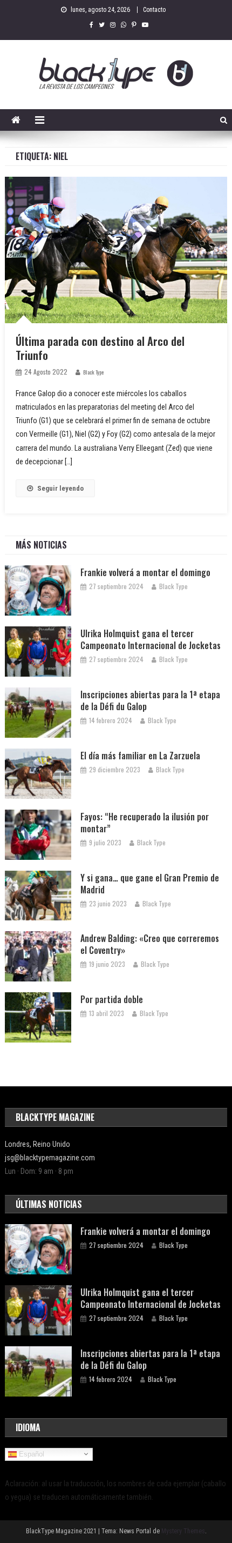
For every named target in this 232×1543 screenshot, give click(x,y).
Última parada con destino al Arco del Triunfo (100, 348)
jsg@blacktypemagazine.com (50, 1157)
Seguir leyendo (60, 488)
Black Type (93, 372)
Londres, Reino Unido (37, 1144)
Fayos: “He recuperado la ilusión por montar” (144, 822)
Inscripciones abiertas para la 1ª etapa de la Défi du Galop (150, 700)
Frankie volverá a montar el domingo (145, 572)
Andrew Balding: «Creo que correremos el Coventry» (149, 944)
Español (30, 1454)
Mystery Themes (183, 1531)
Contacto (154, 10)
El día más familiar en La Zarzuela (140, 756)
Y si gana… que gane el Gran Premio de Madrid (149, 884)
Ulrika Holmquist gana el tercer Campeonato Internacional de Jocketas (150, 639)
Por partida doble (111, 999)
